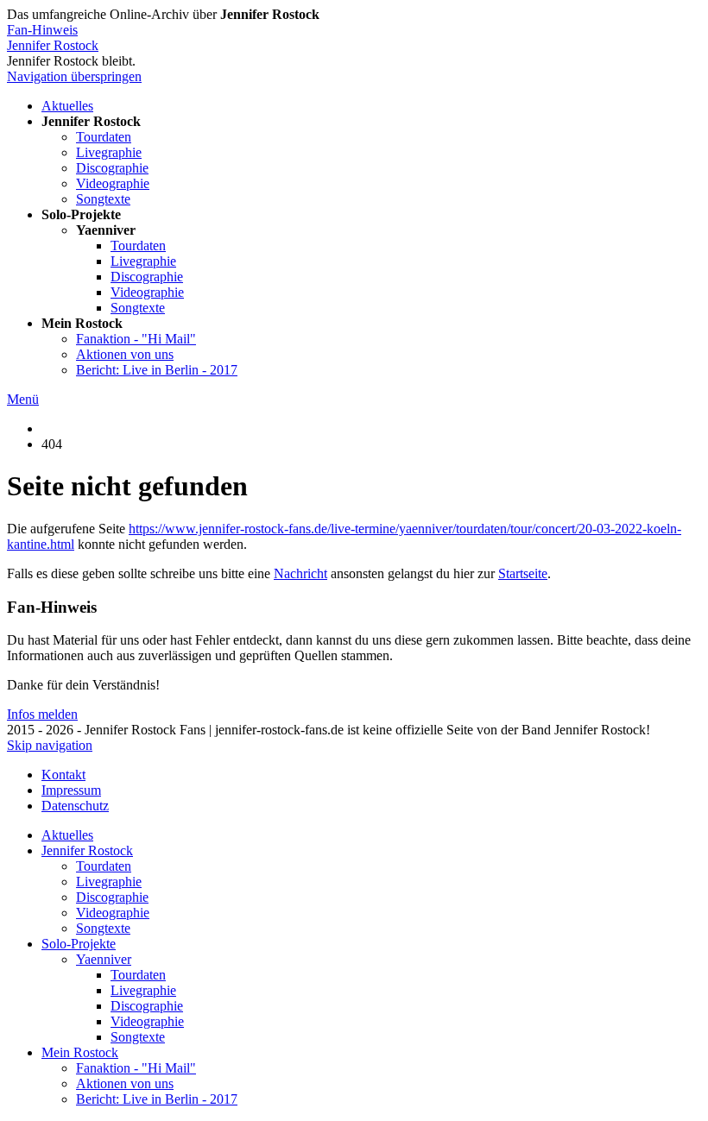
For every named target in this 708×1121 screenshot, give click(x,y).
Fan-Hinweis (42, 29)
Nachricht (300, 573)
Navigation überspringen (74, 76)
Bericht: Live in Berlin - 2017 (156, 369)
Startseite (522, 573)
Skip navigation (49, 745)
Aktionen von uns (125, 354)
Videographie (112, 183)
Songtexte (103, 199)
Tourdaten (103, 136)
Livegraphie (109, 152)
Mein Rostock (79, 1052)
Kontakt (63, 774)
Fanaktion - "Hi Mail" (136, 338)
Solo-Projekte (78, 943)
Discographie (112, 168)
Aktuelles (67, 105)
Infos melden (42, 714)
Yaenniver (103, 959)
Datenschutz (75, 805)
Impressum (71, 790)
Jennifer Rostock (52, 45)
